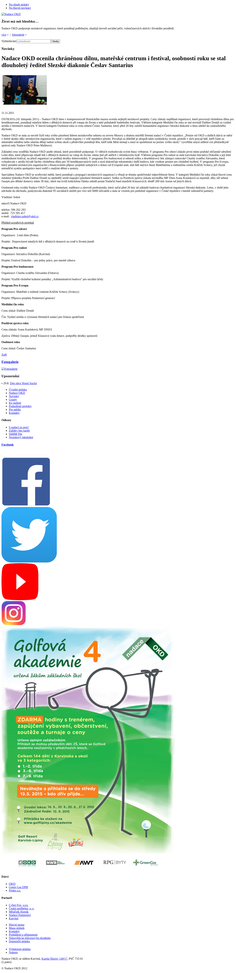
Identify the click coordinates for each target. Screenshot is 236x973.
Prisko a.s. (15, 890)
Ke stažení (15, 402)
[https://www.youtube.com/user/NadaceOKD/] (19, 599)
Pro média (15, 409)
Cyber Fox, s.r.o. (18, 905)
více (3, 34)
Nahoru (13, 952)
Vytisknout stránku (20, 949)
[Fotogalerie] (9, 368)
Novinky (14, 396)
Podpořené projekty (20, 406)
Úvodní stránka (18, 389)
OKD (12, 883)
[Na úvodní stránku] (11, 14)
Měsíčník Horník (19, 911)
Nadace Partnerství (20, 915)
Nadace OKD (17, 392)
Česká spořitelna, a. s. (21, 908)
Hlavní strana (16, 924)
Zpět (4, 354)
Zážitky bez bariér (19, 430)
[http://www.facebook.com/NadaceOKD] (26, 505)
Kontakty (14, 412)
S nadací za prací (19, 427)
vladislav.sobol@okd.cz (25, 216)
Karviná (13, 918)
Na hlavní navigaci (20, 7)
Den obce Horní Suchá (23, 383)
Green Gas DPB (18, 887)
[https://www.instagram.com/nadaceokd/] (13, 624)
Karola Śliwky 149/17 (54, 958)
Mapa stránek (17, 928)
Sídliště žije (15, 433)
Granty (13, 399)
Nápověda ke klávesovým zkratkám (30, 938)
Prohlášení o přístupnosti (23, 934)
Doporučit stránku (19, 941)
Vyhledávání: (9, 41)
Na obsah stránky (19, 4)
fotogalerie (18, 34)
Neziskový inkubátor (21, 437)
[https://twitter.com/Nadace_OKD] (29, 561)
